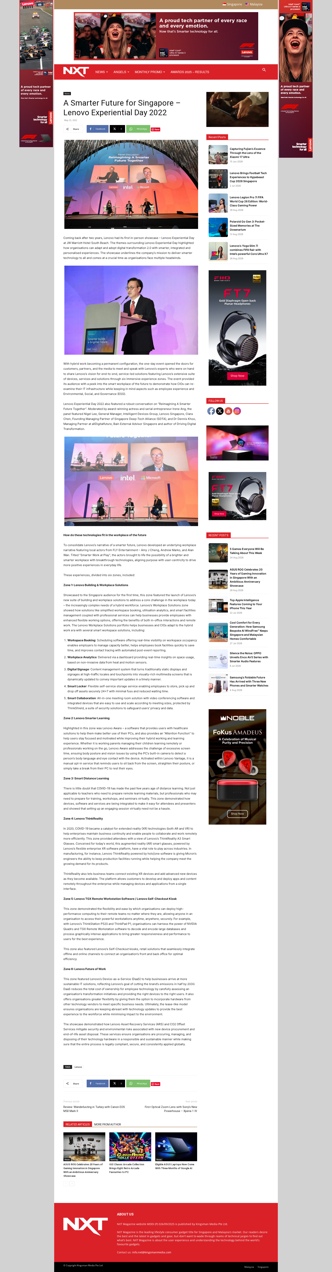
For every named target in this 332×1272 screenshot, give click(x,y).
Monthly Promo (148, 72)
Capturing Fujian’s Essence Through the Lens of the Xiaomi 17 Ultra (247, 152)
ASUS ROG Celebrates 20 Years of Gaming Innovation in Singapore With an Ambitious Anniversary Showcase (248, 577)
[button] (264, 70)
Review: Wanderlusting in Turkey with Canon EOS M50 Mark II (94, 1109)
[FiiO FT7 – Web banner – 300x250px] (237, 519)
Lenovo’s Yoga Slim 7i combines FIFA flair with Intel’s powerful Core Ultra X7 (249, 249)
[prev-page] (65, 1183)
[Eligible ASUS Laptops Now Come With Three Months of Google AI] (176, 1146)
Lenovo (78, 1066)
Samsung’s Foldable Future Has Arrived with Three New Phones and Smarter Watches (249, 681)
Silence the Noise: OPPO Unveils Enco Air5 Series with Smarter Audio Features (249, 657)
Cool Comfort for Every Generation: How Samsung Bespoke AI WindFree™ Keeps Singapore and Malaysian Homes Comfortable (249, 630)
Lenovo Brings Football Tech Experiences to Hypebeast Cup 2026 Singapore (248, 177)
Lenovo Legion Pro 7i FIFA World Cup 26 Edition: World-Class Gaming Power (249, 201)
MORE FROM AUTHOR (107, 1124)
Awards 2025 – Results (190, 72)
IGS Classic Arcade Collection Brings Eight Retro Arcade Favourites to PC (126, 1168)
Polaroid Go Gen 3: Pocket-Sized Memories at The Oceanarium (247, 225)
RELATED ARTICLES (78, 1124)
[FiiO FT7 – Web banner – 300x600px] (237, 384)
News (100, 72)
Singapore (263, 1267)
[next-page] (72, 1183)
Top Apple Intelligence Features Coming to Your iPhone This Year (246, 604)
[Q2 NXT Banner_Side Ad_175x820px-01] (296, 156)
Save (157, 129)
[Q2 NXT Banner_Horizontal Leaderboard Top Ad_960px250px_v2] (166, 59)
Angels (120, 72)
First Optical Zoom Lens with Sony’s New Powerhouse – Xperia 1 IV (171, 1109)
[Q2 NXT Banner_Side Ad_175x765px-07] (36, 146)
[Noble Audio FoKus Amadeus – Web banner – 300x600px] (237, 823)
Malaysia (249, 1267)
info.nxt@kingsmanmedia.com (151, 1252)
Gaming (114, 1159)
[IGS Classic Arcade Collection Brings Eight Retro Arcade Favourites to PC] (130, 1146)
